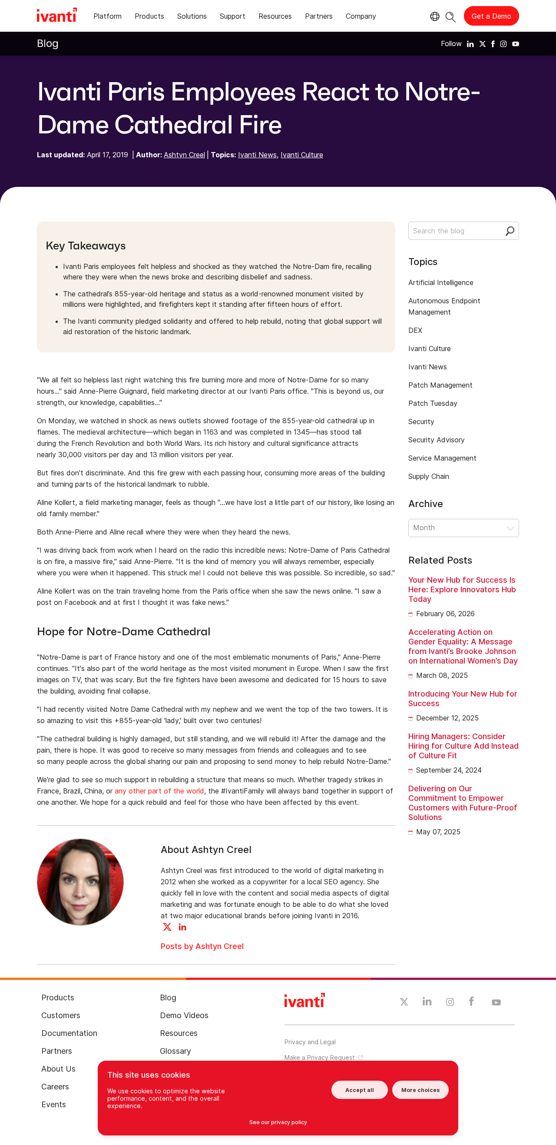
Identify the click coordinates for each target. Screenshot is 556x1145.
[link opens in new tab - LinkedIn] (427, 1003)
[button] (463, 528)
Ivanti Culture (302, 154)
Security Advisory (436, 439)
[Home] (57, 16)
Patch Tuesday (432, 403)
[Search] (451, 16)
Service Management (442, 458)
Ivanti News (257, 154)
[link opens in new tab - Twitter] (404, 1003)
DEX (415, 330)
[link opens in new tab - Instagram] (450, 1003)
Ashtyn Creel (184, 154)
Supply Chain (428, 476)
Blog (48, 43)
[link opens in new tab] (470, 43)
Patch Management (440, 385)
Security (421, 421)
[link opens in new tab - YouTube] (496, 1003)
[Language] (433, 16)
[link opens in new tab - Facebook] (471, 1003)
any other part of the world (159, 791)
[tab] (107, 17)
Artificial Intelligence (440, 282)
